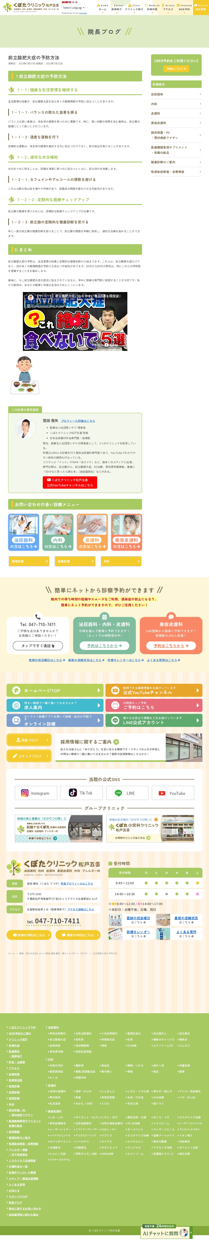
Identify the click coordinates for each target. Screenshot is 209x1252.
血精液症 (55, 1045)
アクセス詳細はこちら (80, 909)
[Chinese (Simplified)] (63, 2)
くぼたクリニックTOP (22, 1027)
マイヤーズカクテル (60, 1159)
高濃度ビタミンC (163, 1154)
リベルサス (82, 1141)
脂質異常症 (56, 1071)
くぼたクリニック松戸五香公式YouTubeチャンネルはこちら (70, 482)
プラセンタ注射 (162, 1147)
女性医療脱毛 (84, 1123)
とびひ (105, 1103)
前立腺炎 (184, 1033)
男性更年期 (56, 1051)
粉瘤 (78, 1097)
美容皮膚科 (158, 123)
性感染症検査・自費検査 (167, 171)
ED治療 (132, 1045)
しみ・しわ (56, 1117)
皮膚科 (155, 113)
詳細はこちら (175, 69)
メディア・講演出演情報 (23, 1178)
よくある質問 (17, 1184)
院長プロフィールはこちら (77, 883)
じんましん (108, 1091)
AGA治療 (158, 1097)
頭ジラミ (158, 1103)
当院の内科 (56, 1065)
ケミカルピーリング (86, 1135)
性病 (130, 1039)
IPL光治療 (133, 1123)
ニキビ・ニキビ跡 (138, 1091)
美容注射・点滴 (136, 1117)
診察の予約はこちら (31, 935)
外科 (107, 561)
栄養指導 (184, 1065)
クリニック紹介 (18, 1039)
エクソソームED (163, 1045)
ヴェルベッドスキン (189, 1129)
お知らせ (14, 1191)
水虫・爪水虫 (135, 1097)
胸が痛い (106, 1071)
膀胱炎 (183, 1039)
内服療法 (81, 1147)
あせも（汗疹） (85, 1103)
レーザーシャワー (60, 1129)
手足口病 (132, 1103)
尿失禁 (80, 1039)
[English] (69, 2)
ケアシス (106, 1135)
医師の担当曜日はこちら (45, 660)
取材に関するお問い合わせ (25, 1208)
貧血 (156, 1071)
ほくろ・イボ (161, 1117)
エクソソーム (135, 1154)
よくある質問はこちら (162, 660)
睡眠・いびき (135, 1065)
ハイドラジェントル (60, 1135)
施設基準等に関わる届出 (24, 1215)
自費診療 (64, 561)
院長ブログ (29, 740)
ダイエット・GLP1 (87, 1117)
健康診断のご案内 (163, 162)
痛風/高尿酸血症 (86, 1071)
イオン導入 (186, 1135)
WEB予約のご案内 (20, 1033)
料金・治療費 (17, 1062)
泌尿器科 (157, 94)
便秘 (130, 1071)
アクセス (14, 1068)
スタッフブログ (30, 756)
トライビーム (161, 1123)
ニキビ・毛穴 (109, 1117)
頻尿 (104, 1045)
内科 (154, 104)
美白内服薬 (160, 1141)
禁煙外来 (81, 1077)
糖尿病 (80, 1065)
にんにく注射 (58, 1154)
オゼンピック (109, 1147)
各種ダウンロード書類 (22, 1172)
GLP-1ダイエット (60, 1141)
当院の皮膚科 (58, 1091)
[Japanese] (73, 2)
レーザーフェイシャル (190, 1123)
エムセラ (184, 1045)
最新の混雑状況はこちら (85, 660)
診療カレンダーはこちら (124, 660)
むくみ (54, 1077)
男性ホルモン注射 (86, 1154)
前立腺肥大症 (58, 1039)
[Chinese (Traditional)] (66, 2)
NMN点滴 (107, 1154)
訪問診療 (14, 1098)
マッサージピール (164, 1129)
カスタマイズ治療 (190, 1117)
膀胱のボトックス (164, 1039)
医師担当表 (15, 1080)
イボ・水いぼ (187, 1097)
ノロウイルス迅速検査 (22, 1160)
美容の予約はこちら (80, 935)
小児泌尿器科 (109, 1033)
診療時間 (14, 1074)
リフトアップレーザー (87, 1129)
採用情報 (14, 1132)
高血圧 (105, 1065)
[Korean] (76, 2)
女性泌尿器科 (84, 1033)
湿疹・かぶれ (84, 1091)
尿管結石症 (108, 1039)
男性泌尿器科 (58, 1033)
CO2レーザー (109, 1129)
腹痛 (182, 1071)
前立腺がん (160, 1033)
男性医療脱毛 (58, 1123)
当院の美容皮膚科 (112, 1123)
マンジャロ (134, 1147)
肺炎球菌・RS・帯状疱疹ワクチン (164, 135)
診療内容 (14, 1045)
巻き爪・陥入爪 (162, 1091)
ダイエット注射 (188, 1147)
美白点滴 (184, 1154)
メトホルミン (135, 1141)
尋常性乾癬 (108, 1097)
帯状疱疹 (55, 1097)
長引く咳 (158, 1065)
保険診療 (18, 561)
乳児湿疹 (55, 1103)
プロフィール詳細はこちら (78, 421)
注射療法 (184, 1141)
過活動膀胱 (82, 1045)
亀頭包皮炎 (134, 1033)
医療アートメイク (164, 1135)
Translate (83, 13)
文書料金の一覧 (18, 1166)
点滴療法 (55, 1147)
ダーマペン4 (134, 1129)
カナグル (106, 1141)
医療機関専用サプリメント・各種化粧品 (169, 150)
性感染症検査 (84, 1051)
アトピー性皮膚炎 (190, 1091)
